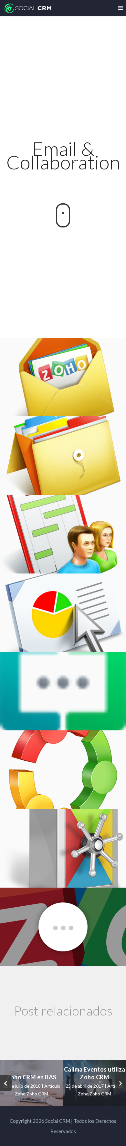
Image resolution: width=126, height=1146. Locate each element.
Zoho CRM (37, 1093)
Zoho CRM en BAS (31, 1077)
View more (63, 377)
